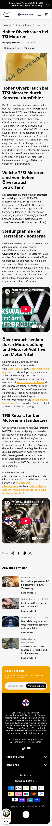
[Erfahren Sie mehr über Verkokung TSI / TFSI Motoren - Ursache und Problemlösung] (10, 643)
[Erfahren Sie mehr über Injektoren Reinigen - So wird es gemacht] (10, 603)
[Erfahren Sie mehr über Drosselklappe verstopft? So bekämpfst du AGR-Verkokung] (10, 581)
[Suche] (40, 14)
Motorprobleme (23, 25)
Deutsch (24, 775)
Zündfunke (29, 48)
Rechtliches (12, 764)
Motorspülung (15, 368)
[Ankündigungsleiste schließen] (48, 4)
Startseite (7, 25)
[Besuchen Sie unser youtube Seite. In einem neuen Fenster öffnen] (29, 748)
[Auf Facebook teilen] (18, 553)
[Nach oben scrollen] (26, 814)
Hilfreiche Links (14, 756)
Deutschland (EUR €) (24, 781)
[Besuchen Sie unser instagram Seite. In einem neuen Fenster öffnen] (23, 748)
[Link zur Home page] (25, 702)
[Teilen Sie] (12, 553)
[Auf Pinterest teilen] (24, 553)
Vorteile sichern (36, 686)
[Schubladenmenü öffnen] (6, 14)
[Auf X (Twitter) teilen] (30, 553)
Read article (27, 592)
